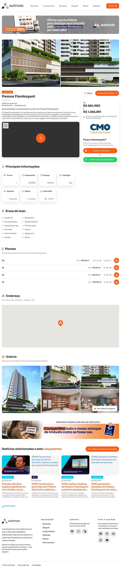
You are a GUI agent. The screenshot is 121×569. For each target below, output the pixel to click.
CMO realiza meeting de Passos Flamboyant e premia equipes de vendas (74, 487)
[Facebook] (100, 533)
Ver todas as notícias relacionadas (102, 449)
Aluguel (74, 6)
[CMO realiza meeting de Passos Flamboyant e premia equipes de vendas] (75, 464)
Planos (85, 6)
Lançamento (7, 92)
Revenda (63, 6)
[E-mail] (72, 531)
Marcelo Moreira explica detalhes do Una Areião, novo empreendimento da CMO (14, 487)
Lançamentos (48, 6)
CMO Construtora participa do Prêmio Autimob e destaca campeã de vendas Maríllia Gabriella (44, 487)
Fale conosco (48, 542)
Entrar (111, 6)
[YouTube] (107, 540)
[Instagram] (107, 533)
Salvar (89, 93)
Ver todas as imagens (106, 408)
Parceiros (34, 6)
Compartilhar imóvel (106, 93)
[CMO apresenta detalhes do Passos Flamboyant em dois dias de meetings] (105, 464)
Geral (35, 477)
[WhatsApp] (78, 531)
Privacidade (36, 565)
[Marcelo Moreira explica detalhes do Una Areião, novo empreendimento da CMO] (16, 464)
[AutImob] (12, 6)
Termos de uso (23, 565)
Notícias (96, 6)
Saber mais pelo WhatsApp (101, 159)
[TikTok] (100, 540)
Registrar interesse (101, 150)
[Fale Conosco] (84, 531)
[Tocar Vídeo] (40, 138)
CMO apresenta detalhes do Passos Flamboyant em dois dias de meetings (103, 487)
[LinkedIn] (113, 533)
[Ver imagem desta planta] (116, 260)
